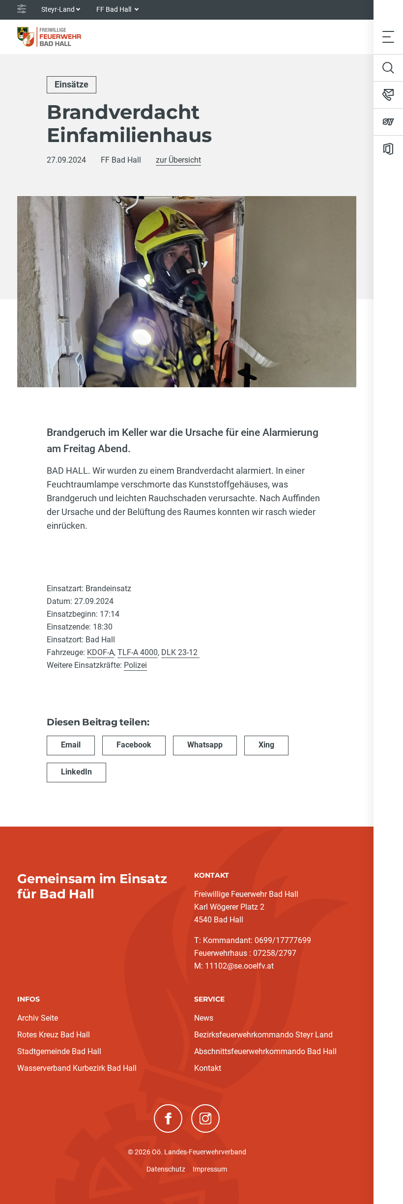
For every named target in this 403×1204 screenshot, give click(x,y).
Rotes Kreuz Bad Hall (53, 1034)
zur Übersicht (178, 160)
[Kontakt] (388, 95)
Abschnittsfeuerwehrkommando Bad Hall (265, 1051)
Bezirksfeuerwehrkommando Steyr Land (263, 1034)
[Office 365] (388, 149)
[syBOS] (388, 122)
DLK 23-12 (180, 652)
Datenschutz (165, 1169)
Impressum (210, 1169)
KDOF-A (100, 652)
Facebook (133, 744)
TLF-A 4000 (137, 652)
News (203, 1018)
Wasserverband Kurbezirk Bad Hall (77, 1068)
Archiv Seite (37, 1018)
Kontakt (207, 1068)
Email (71, 744)
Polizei (135, 665)
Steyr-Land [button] (58, 9)
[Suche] (388, 68)
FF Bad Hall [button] (114, 9)
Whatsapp (205, 744)
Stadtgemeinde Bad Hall (59, 1051)
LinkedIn (76, 771)
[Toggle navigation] (388, 37)
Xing (266, 744)
